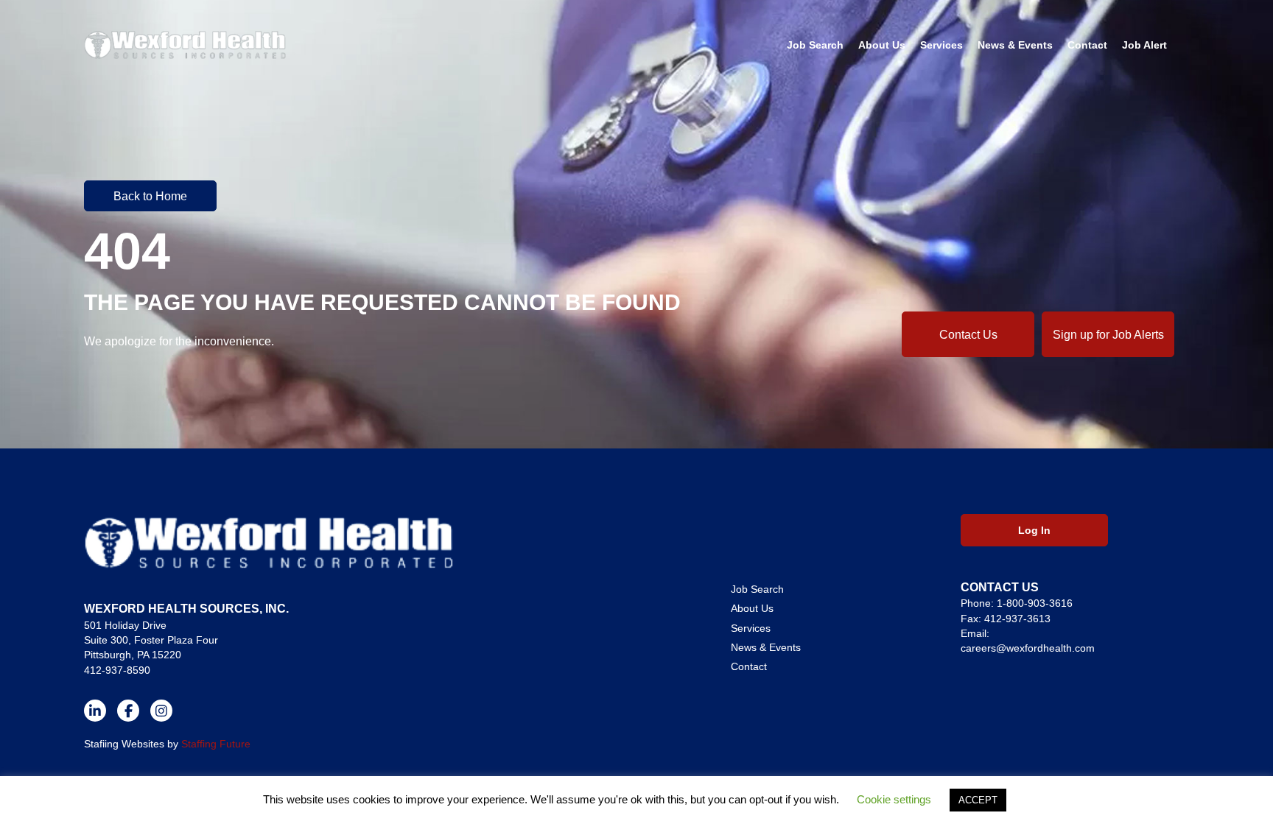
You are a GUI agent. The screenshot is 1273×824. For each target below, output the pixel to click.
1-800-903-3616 (1035, 603)
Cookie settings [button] (894, 799)
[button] (150, 195)
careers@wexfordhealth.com (1028, 648)
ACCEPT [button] (977, 800)
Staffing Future (215, 744)
